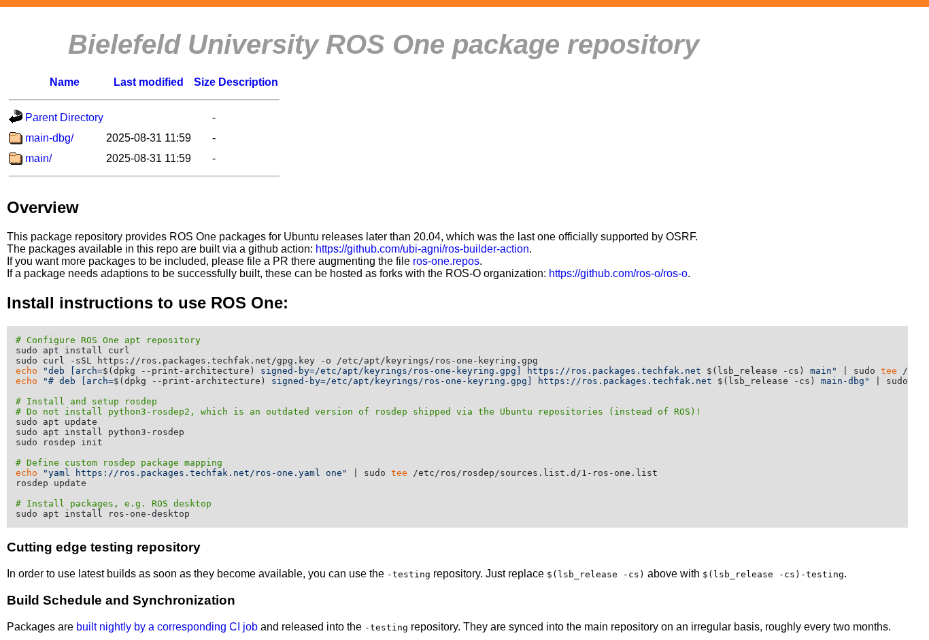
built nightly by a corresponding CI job (167, 627)
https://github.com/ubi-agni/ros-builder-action (422, 249)
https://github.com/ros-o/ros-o (618, 273)
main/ (38, 158)
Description (248, 82)
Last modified (149, 82)
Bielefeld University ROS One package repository (383, 44)
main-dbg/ (49, 138)
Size (205, 82)
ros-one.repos (446, 261)
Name (65, 82)
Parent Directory (64, 117)
